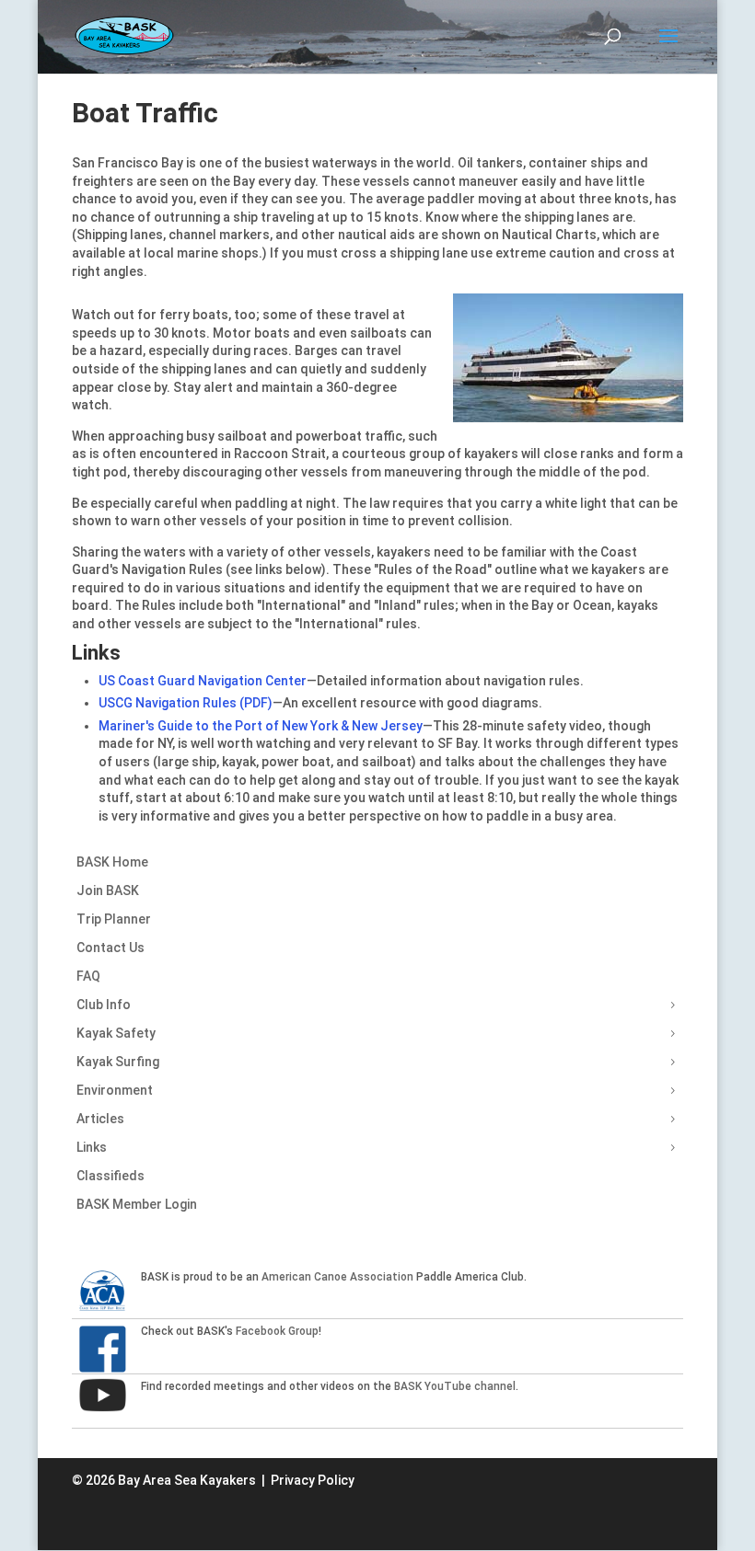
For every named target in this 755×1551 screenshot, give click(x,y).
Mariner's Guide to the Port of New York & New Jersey (261, 725)
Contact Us (110, 947)
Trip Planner (113, 919)
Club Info (103, 1004)
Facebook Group (277, 1331)
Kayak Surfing (117, 1061)
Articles (100, 1118)
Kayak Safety (116, 1033)
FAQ (88, 976)
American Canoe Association (337, 1276)
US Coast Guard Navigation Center (203, 680)
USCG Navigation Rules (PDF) (186, 702)
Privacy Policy (312, 1480)
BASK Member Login (136, 1204)
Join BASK (107, 890)
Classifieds (110, 1175)
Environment (114, 1090)
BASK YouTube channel (455, 1386)
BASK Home (112, 862)
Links (91, 1147)
